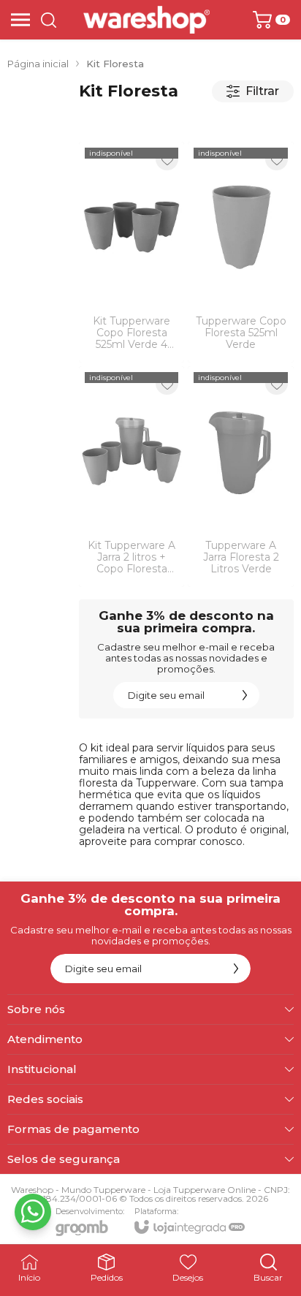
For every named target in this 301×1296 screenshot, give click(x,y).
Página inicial (38, 63)
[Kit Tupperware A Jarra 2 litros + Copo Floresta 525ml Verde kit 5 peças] (132, 476)
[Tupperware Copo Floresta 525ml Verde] (241, 252)
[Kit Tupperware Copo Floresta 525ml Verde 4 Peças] (132, 252)
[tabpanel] (186, 122)
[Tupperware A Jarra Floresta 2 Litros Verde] (241, 476)
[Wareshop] (146, 20)
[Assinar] (244, 695)
